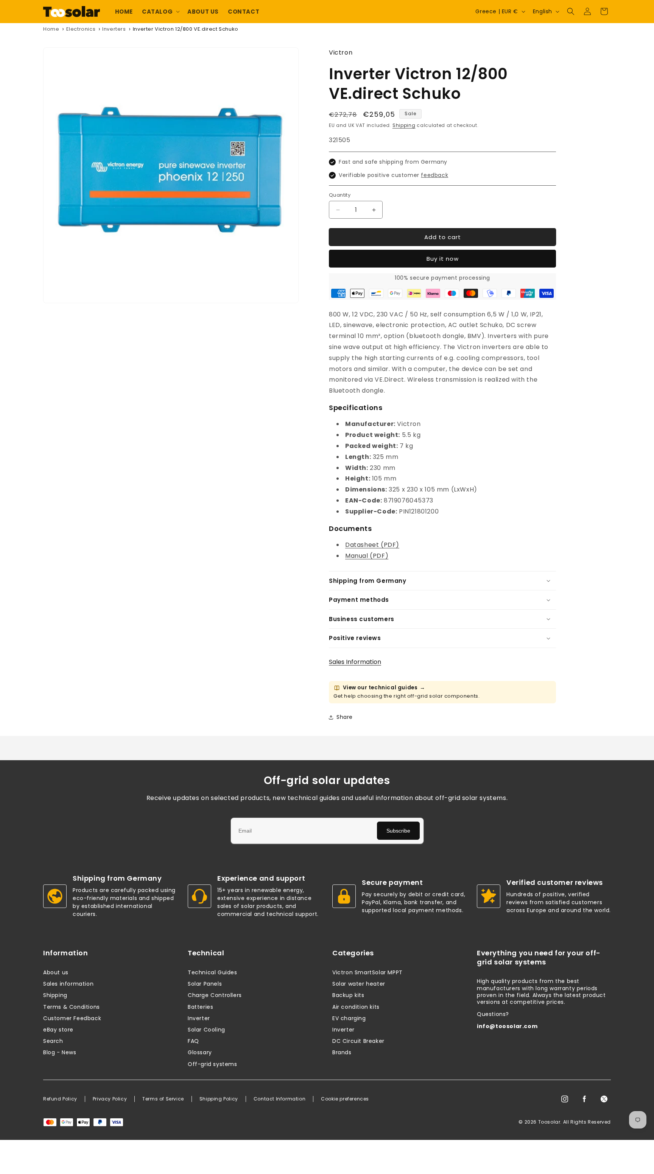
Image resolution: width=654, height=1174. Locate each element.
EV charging (349, 1018)
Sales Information (355, 661)
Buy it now (443, 259)
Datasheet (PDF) (372, 544)
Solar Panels (205, 983)
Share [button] (344, 717)
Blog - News (59, 1052)
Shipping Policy (218, 1099)
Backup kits (348, 995)
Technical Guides (212, 972)
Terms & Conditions (71, 1006)
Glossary (200, 1052)
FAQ (193, 1041)
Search (53, 1041)
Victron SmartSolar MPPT (367, 972)
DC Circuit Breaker (358, 1041)
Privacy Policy (110, 1099)
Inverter (199, 1018)
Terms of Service (163, 1099)
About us (56, 972)
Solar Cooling (206, 1029)
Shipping (404, 125)
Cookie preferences (345, 1099)
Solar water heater (358, 983)
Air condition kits (356, 1006)
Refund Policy (60, 1099)
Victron (340, 52)
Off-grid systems (212, 1064)
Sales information (68, 983)
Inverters (114, 29)
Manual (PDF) (366, 555)
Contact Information (279, 1099)
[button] (160, 11)
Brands (342, 1052)
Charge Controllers (215, 995)
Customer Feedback (72, 1018)
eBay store (58, 1029)
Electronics (81, 29)
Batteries (200, 1006)
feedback (434, 175)
